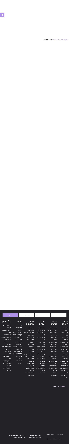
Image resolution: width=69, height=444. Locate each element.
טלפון (48, 312)
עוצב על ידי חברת (59, 386)
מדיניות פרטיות (57, 439)
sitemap (48, 439)
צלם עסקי (56, 39)
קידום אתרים (42, 322)
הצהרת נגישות (50, 434)
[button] (66, 2)
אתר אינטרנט (30, 312)
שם (65, 312)
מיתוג (19, 321)
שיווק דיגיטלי (64, 39)
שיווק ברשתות (30, 322)
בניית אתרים (54, 322)
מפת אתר (60, 434)
